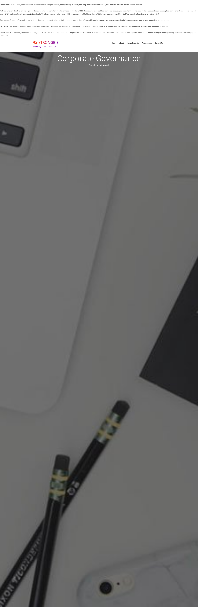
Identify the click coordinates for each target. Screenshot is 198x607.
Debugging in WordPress (39, 14)
